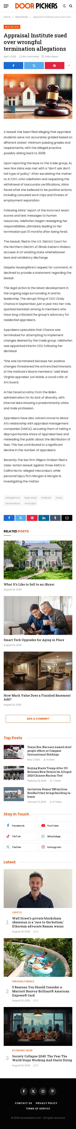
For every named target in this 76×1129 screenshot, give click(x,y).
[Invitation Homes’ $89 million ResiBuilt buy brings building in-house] (14, 794)
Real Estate (12, 26)
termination (13, 503)
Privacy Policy (46, 1103)
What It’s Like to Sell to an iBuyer (29, 584)
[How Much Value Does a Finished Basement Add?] (38, 671)
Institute (46, 497)
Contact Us (23, 1103)
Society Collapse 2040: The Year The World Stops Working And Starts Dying (42, 1058)
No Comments (31, 56)
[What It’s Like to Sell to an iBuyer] (38, 560)
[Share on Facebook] (13, 65)
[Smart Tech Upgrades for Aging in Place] (38, 615)
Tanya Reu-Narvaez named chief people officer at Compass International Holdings (49, 750)
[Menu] (6, 6)
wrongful (30, 503)
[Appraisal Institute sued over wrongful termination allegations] (38, 96)
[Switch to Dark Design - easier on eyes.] (64, 6)
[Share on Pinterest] (54, 65)
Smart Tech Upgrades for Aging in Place (34, 640)
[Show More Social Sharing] (68, 65)
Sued (59, 497)
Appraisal (30, 497)
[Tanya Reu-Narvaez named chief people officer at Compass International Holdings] (14, 752)
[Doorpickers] (36, 6)
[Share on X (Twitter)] (34, 65)
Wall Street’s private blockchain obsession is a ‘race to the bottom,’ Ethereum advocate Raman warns (38, 922)
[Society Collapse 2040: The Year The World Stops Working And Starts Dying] (38, 1026)
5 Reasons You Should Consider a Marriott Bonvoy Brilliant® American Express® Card (40, 991)
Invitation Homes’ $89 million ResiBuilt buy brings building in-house (49, 792)
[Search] (70, 6)
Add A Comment (38, 718)
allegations (13, 497)
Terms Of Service (38, 1108)
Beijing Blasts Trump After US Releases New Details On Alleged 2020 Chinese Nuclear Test (49, 771)
